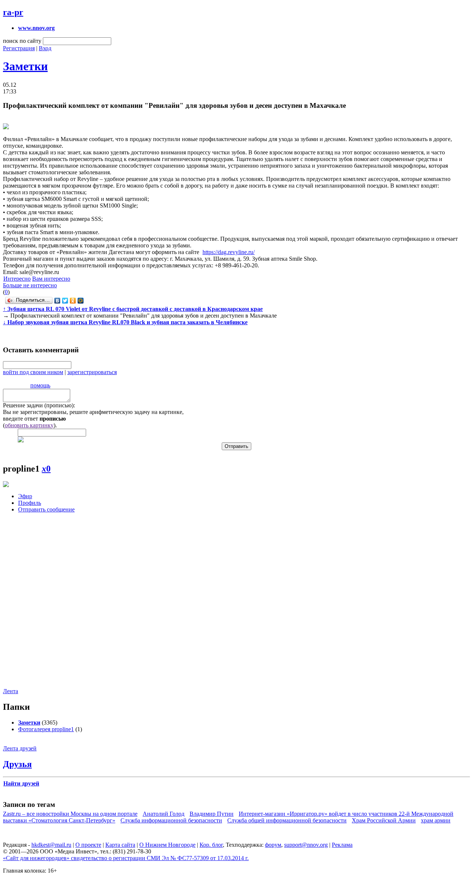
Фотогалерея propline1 (46, 729)
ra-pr (13, 12)
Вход (45, 48)
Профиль (29, 503)
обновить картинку (29, 425)
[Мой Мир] (81, 300)
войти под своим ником (33, 372)
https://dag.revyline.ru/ (229, 252)
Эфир (25, 496)
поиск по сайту (22, 41)
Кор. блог (211, 845)
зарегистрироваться (92, 372)
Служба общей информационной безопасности (287, 820)
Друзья (17, 764)
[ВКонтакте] (57, 300)
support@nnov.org (306, 845)
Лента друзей (20, 748)
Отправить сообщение (46, 509)
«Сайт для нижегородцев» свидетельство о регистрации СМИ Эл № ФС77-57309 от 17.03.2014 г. (126, 858)
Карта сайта (120, 845)
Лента (10, 691)
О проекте (88, 845)
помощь (40, 385)
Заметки (25, 66)
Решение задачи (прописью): (39, 405)
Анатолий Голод (163, 814)
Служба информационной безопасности (171, 820)
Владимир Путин (212, 814)
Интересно (17, 278)
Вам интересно (51, 278)
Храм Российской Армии (384, 820)
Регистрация (19, 48)
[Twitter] (65, 300)
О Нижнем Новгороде (167, 845)
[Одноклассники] (73, 300)
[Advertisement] (47, 606)
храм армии (435, 820)
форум (273, 845)
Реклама (342, 845)
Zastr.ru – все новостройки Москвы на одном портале (70, 814)
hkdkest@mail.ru (51, 845)
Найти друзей (21, 783)
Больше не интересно (30, 285)
